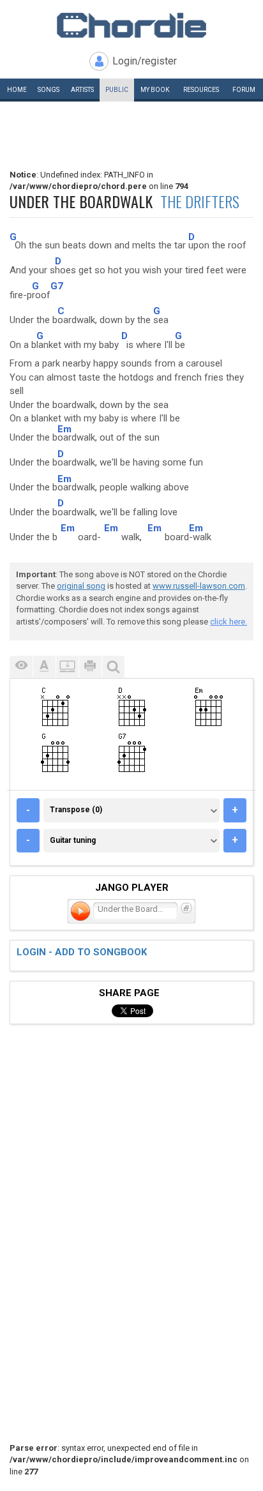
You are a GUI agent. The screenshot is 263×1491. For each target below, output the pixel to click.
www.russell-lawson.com (199, 586)
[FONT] (44, 667)
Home (17, 89)
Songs (48, 89)
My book (154, 89)
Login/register (144, 61)
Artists (82, 89)
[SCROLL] (67, 667)
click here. (228, 621)
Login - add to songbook (82, 952)
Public (116, 89)
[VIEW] (21, 667)
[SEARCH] (112, 667)
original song (81, 586)
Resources (201, 89)
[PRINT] (90, 667)
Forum (243, 89)
